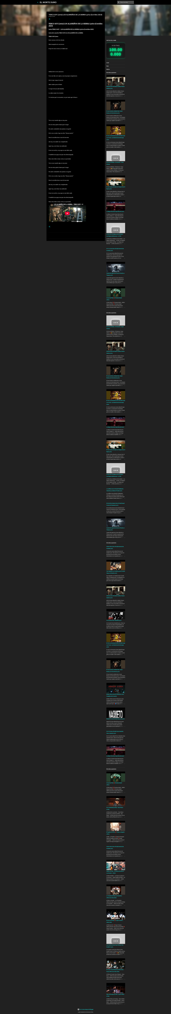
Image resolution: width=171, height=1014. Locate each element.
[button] (49, 19)
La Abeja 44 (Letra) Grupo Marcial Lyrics (115, 211)
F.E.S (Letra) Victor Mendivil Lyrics (113, 620)
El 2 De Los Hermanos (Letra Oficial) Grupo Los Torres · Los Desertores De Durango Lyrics (115, 137)
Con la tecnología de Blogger (86, 1009)
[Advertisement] (76, 59)
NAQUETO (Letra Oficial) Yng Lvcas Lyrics (115, 718)
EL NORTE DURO (48, 2)
